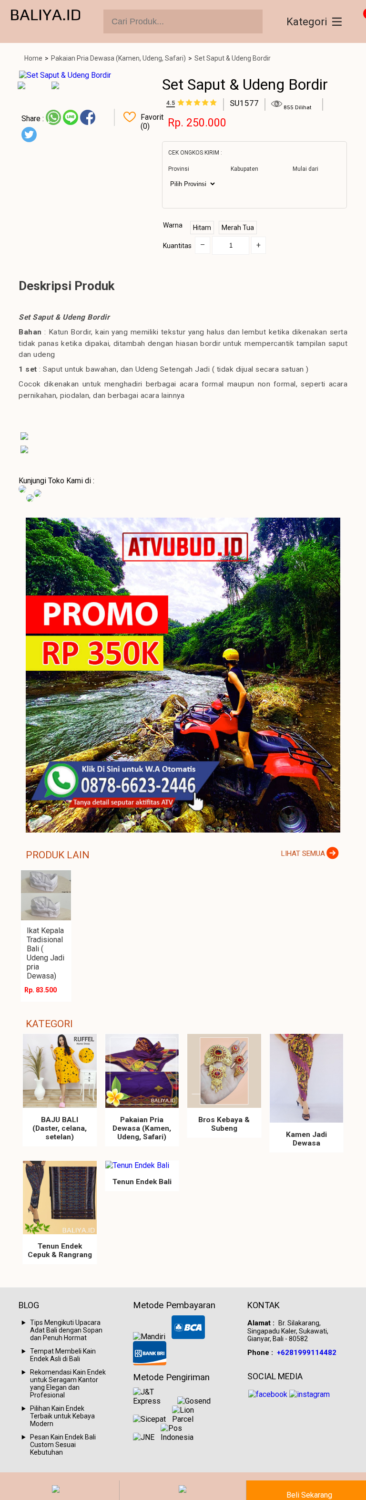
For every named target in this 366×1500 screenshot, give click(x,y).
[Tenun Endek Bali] (142, 1165)
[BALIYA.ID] (45, 21)
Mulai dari (305, 169)
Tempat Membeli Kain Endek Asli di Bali (63, 1355)
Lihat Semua (303, 853)
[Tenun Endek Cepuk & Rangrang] (60, 1198)
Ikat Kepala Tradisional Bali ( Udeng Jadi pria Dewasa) (45, 953)
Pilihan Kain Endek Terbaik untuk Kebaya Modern (62, 1416)
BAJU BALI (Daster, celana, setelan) (59, 1128)
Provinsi (178, 169)
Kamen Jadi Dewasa (306, 1138)
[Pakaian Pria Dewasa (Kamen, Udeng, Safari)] (142, 1071)
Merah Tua (238, 227)
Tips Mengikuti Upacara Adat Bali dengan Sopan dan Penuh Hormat (66, 1330)
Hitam (202, 227)
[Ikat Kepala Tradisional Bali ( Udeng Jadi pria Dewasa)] (46, 895)
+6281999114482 (306, 1352)
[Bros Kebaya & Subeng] (224, 1071)
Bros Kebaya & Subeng (224, 1124)
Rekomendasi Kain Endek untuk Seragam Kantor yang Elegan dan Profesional (68, 1383)
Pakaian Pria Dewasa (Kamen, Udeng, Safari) (118, 58)
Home (33, 58)
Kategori (306, 22)
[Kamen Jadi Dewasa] (307, 1078)
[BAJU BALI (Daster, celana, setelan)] (60, 1071)
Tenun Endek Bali (142, 1181)
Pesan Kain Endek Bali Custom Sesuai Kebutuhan (63, 1444)
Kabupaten (244, 169)
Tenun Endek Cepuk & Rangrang (60, 1250)
